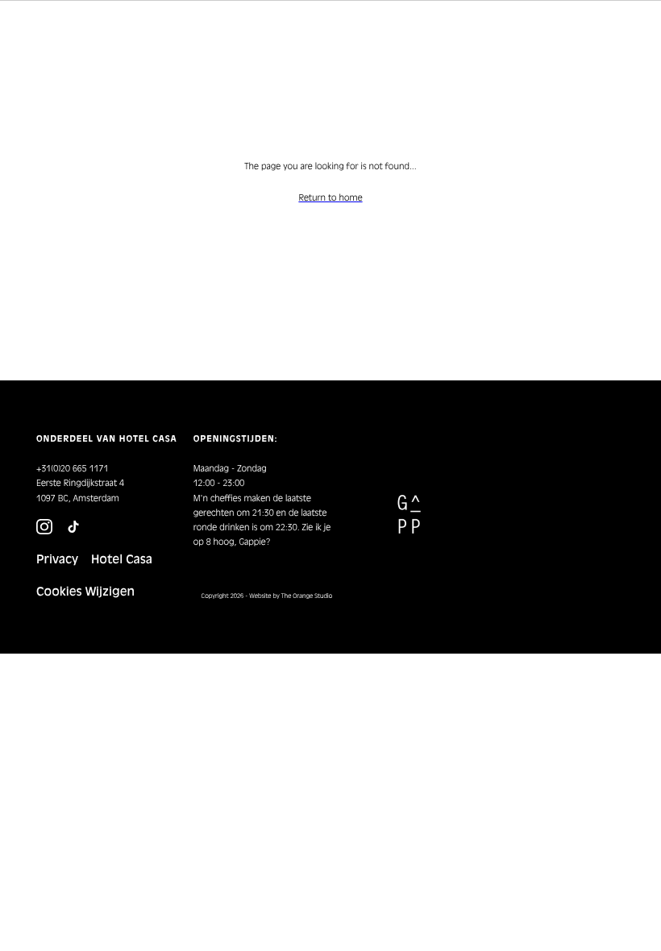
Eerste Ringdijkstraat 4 (80, 483)
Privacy (57, 559)
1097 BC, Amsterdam (77, 498)
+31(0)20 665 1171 (72, 468)
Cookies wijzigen (85, 591)
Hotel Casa (121, 559)
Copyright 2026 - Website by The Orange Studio (267, 596)
